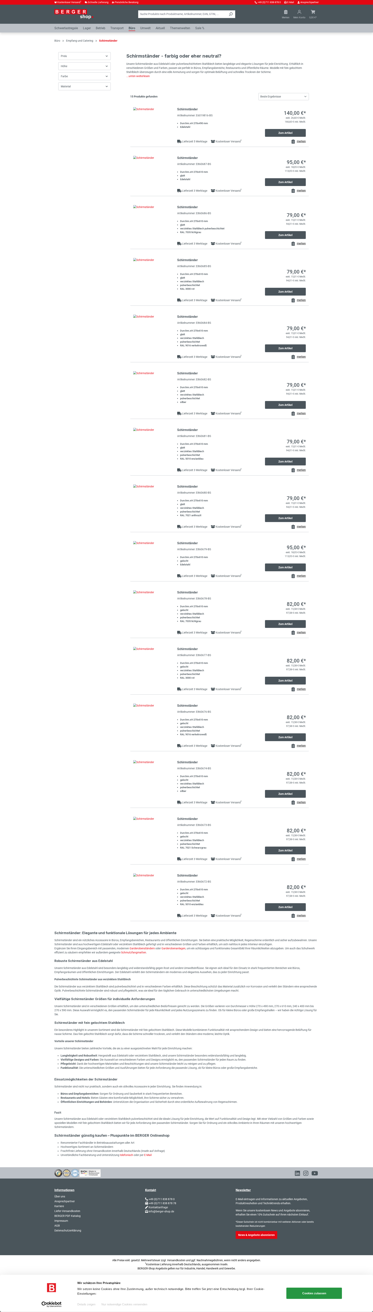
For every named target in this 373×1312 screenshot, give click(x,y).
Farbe (64, 76)
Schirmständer (187, 109)
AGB (57, 1225)
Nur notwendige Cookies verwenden (124, 1304)
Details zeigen (86, 1304)
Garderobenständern (142, 948)
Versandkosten (176, 1260)
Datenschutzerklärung (67, 1230)
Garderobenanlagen (173, 948)
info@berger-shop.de (161, 1211)
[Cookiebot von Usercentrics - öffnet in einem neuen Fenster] (52, 1304)
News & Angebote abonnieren (256, 1235)
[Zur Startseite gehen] (73, 14)
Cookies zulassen (314, 1293)
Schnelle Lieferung (98, 2)
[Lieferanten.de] (67, 1172)
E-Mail (290, 2)
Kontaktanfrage (158, 1207)
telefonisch (127, 1155)
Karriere (59, 1206)
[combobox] (182, 14)
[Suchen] (230, 14)
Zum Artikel (285, 132)
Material (66, 86)
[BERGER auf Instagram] (306, 1174)
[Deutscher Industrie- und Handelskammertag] (75, 1172)
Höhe (64, 66)
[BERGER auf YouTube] (315, 1174)
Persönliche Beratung (126, 2)
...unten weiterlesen (138, 76)
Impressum (61, 1220)
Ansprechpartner (309, 2)
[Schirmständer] (153, 124)
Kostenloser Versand (69, 2)
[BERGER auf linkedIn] (297, 1174)
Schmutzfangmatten (133, 952)
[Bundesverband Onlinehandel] (90, 1172)
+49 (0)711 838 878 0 (269, 2)
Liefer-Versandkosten (67, 1211)
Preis (64, 56)
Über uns (59, 1196)
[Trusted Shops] (58, 1172)
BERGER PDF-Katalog (67, 1215)
